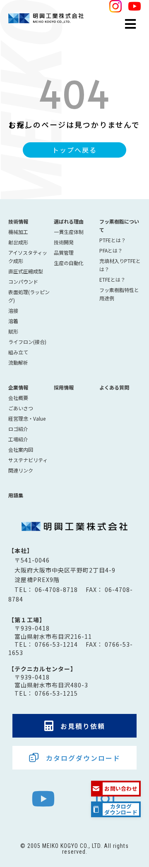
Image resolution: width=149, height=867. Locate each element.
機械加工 (18, 231)
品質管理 (64, 252)
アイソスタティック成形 (27, 256)
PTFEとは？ (112, 240)
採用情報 (64, 387)
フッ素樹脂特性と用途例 (119, 294)
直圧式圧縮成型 (25, 271)
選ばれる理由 (69, 221)
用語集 (15, 495)
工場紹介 (18, 439)
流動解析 (18, 362)
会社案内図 (20, 449)
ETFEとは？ (112, 279)
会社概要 (18, 397)
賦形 (13, 331)
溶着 (13, 320)
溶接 (13, 310)
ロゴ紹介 (18, 428)
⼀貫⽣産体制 (69, 231)
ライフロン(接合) (27, 341)
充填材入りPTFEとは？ (120, 265)
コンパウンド (23, 281)
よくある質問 (114, 387)
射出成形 (18, 242)
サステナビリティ (28, 459)
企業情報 (18, 387)
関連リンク (20, 470)
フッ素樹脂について (119, 225)
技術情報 (18, 221)
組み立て (18, 352)
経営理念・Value (27, 418)
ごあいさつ (20, 408)
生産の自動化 (69, 262)
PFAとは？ (111, 250)
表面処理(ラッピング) (29, 296)
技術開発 (64, 242)
